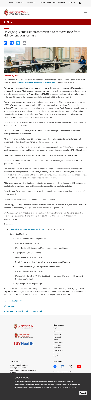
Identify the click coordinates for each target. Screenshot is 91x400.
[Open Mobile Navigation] (85, 11)
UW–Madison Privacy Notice (64, 387)
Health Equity (24, 311)
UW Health (19, 2)
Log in (55, 356)
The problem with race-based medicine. (26, 229)
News (43, 2)
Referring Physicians (57, 346)
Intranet (62, 2)
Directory (72, 2)
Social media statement (62, 372)
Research (38, 311)
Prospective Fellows (57, 338)
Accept (83, 393)
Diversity (9, 311)
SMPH (11, 2)
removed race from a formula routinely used (36, 82)
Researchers (58, 342)
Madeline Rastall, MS (13, 301)
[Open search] (80, 3)
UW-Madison (31, 2)
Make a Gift (51, 2)
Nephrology (10, 306)
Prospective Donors (57, 351)
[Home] (17, 13)
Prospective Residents (57, 333)
